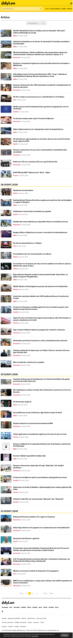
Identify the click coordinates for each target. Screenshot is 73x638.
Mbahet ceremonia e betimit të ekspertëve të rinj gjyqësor (36, 571)
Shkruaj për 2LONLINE (14, 618)
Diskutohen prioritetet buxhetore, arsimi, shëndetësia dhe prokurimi (40, 340)
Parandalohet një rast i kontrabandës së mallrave (32, 254)
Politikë (23, 607)
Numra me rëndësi (41, 618)
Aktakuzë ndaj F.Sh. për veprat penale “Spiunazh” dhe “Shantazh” (38, 499)
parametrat (35, 636)
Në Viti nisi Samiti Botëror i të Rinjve (27, 243)
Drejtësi (16, 112)
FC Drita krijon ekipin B (22, 402)
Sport (15, 405)
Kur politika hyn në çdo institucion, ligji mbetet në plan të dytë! (37, 412)
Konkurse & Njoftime (55, 8)
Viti (14, 100)
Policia (15, 193)
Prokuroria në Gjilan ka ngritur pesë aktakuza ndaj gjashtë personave (40, 477)
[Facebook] (2, 611)
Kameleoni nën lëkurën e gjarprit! (26, 538)
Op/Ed (15, 144)
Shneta (15, 289)
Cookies (30, 622)
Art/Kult (51, 607)
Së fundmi (5, 607)
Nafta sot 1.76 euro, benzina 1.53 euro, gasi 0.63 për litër (35, 162)
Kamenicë (16, 90)
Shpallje (64, 8)
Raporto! (23, 618)
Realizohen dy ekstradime (23, 190)
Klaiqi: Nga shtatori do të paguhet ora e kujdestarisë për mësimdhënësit (41, 528)
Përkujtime (69, 8)
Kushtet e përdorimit (7, 622)
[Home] (8, 3)
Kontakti (4, 618)
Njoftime (10, 626)
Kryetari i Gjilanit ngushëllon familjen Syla (29, 456)
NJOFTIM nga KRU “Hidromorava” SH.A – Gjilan (31, 172)
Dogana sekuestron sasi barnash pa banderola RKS (33, 423)
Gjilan (15, 36)
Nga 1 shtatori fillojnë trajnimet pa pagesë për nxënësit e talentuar (39, 330)
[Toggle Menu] (71, 3)
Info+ (10, 607)
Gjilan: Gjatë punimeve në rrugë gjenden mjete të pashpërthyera (38, 129)
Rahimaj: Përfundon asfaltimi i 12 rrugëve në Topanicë (34, 517)
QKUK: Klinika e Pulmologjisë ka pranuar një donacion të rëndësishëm (40, 286)
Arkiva (42, 622)
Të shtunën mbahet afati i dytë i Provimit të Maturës (33, 118)
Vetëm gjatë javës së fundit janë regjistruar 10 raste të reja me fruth (39, 434)
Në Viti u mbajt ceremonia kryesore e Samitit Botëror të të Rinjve (38, 97)
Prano (64, 635)
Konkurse (4, 626)
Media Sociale (31, 618)
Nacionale (16, 57)
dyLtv (57, 607)
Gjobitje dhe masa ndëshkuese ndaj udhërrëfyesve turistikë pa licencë (40, 222)
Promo (47, 8)
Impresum (36, 622)
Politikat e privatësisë (20, 622)
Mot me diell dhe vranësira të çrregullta (28, 362)
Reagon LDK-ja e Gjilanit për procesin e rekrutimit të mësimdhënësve (40, 232)
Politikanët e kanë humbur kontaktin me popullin (32, 211)
